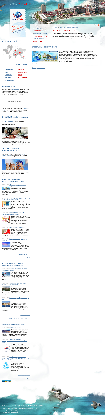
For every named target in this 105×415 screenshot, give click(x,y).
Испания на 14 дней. (15, 328)
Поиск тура (38, 41)
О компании (38, 28)
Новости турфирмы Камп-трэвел (69, 27)
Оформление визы (7, 121)
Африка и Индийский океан (15, 58)
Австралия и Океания (24, 58)
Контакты (21, 69)
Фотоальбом (22, 77)
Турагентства (6, 408)
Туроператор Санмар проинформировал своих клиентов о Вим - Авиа (14, 341)
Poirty (16, 411)
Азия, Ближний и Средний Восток (20, 54)
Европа (15, 50)
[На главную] (13, 23)
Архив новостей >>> (24, 254)
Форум (20, 75)
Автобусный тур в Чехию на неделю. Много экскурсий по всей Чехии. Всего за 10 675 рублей (15, 358)
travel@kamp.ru (40, 405)
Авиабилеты (9, 69)
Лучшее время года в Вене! (17, 227)
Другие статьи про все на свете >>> (19, 318)
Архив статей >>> (25, 315)
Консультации (39, 38)
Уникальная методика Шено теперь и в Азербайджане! (14, 284)
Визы (6, 72)
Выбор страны (39, 30)
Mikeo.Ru (15, 412)
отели (35, 408)
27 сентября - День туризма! (17, 185)
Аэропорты (8, 75)
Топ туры (8, 77)
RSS (28, 257)
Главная (54, 27)
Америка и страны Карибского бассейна (7, 55)
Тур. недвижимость (40, 36)
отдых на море (28, 408)
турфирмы (14, 408)
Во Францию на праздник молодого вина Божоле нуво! (13, 213)
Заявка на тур (22, 72)
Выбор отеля (21, 64)
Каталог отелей (9, 41)
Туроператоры (9, 80)
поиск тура (21, 408)
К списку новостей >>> (38, 68)
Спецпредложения (40, 33)
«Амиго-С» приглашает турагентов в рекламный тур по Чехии (16, 198)
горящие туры (16, 89)
